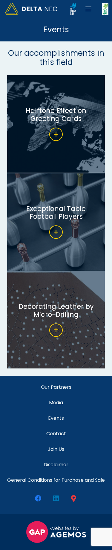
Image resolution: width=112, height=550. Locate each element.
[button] (89, 9)
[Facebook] (38, 498)
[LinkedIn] (56, 498)
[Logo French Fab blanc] (73, 9)
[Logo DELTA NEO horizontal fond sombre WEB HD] (31, 9)
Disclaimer (56, 464)
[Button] (56, 134)
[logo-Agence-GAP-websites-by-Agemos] (56, 532)
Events (56, 418)
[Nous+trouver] (73, 498)
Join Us (56, 449)
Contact (56, 433)
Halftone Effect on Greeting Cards (56, 114)
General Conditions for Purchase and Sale (56, 480)
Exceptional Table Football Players (56, 212)
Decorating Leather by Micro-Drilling (56, 310)
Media (56, 402)
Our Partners (56, 387)
